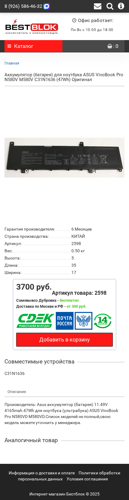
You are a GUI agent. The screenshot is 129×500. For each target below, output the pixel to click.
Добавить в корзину (64, 339)
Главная (11, 63)
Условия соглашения (87, 478)
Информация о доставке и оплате (42, 472)
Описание (17, 391)
